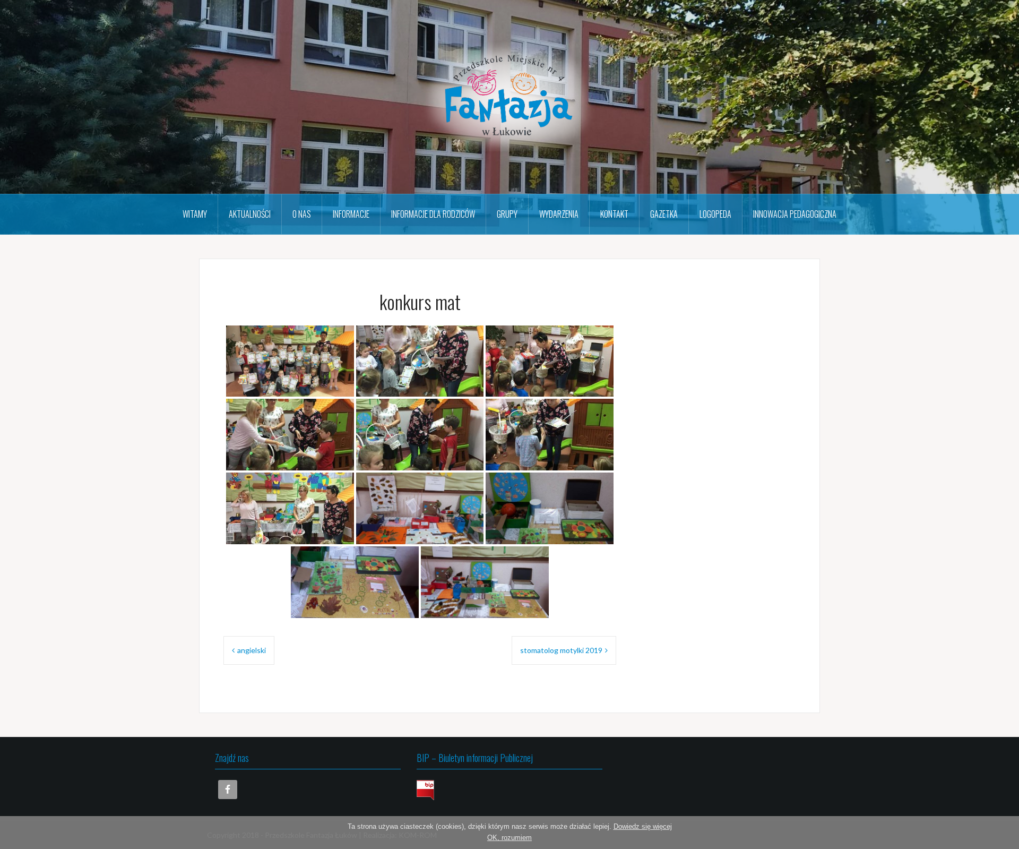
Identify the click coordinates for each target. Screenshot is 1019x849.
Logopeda (715, 214)
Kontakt (614, 214)
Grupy (507, 214)
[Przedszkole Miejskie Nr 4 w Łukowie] (509, 95)
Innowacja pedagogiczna (794, 214)
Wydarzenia (558, 214)
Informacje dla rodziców (433, 214)
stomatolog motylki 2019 (561, 650)
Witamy (195, 214)
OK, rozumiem (509, 838)
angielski (251, 650)
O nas (301, 214)
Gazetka (664, 214)
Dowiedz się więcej (643, 826)
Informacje (351, 214)
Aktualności (250, 214)
